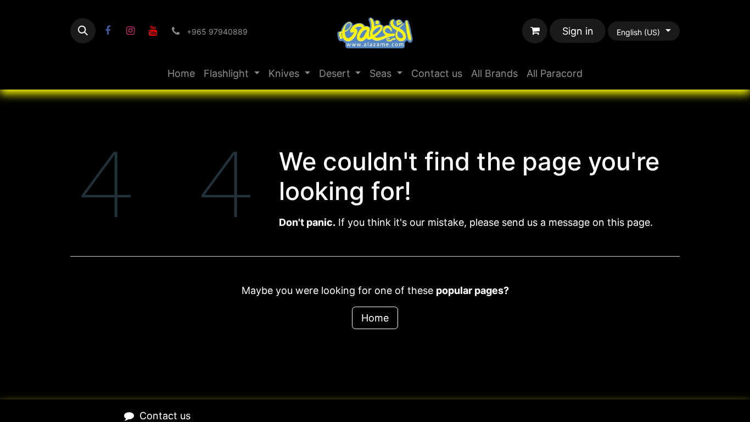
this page (628, 222)
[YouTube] (153, 31)
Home (375, 318)
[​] (107, 31)
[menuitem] (181, 73)
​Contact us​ (165, 415)
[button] (83, 30)
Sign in (578, 31)
